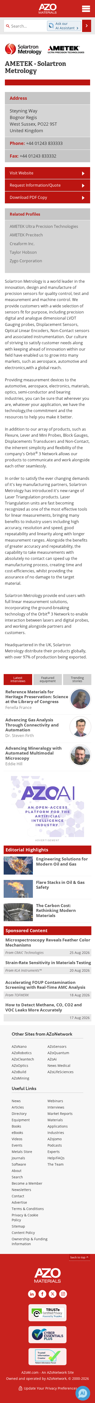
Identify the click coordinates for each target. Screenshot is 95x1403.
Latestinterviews (17, 679)
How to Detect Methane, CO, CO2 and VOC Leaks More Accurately (43, 1007)
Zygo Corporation (26, 260)
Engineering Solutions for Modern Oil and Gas (62, 861)
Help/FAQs (56, 1158)
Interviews (56, 1107)
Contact (18, 1196)
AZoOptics (20, 1065)
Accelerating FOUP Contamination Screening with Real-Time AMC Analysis (45, 984)
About (16, 1170)
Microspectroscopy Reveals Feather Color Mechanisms (47, 942)
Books (16, 1126)
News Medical (59, 1065)
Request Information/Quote (35, 185)
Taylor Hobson (23, 252)
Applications (58, 1126)
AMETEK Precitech (26, 234)
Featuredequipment (48, 679)
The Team (56, 1164)
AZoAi (52, 1059)
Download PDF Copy (28, 197)
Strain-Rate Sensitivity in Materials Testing (48, 962)
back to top (78, 1257)
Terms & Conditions (28, 1208)
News (16, 1101)
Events (17, 1145)
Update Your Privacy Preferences (50, 1388)
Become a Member (27, 1183)
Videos (17, 1139)
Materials (55, 1120)
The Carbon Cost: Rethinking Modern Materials (56, 910)
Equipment (21, 1120)
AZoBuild (19, 1072)
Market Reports (60, 1113)
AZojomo (55, 1139)
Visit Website (21, 172)
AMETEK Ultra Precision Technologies (44, 226)
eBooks (17, 1132)
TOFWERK (21, 995)
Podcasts (55, 1145)
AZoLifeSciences (61, 1072)
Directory (19, 1113)
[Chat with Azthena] (83, 1393)
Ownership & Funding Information (30, 1241)
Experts (54, 1151)
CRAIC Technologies (29, 952)
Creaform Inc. (22, 243)
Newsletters (21, 1189)
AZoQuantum (58, 1052)
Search (17, 1177)
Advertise (19, 1202)
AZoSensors (57, 1046)
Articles (18, 1107)
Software (19, 1164)
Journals (18, 1158)
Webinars (55, 1101)
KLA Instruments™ (28, 970)
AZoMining (20, 1078)
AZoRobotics (22, 1052)
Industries (56, 1132)
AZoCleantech (23, 1059)
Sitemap (18, 1226)
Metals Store (22, 1151)
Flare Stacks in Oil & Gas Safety (60, 884)
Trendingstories (77, 679)
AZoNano (19, 1046)
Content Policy (23, 1232)
